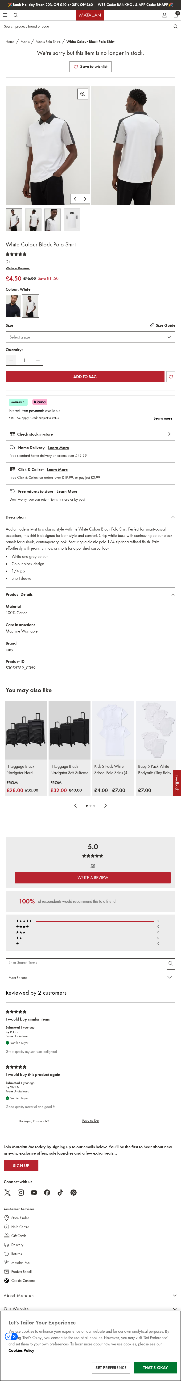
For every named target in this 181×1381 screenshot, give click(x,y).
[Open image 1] (14, 219)
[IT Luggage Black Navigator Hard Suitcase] (26, 730)
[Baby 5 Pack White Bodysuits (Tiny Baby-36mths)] (157, 730)
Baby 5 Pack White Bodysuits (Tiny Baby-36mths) (155, 770)
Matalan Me (20, 1262)
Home (10, 41)
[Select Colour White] (30, 306)
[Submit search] (15, 15)
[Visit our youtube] (34, 1192)
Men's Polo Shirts (48, 41)
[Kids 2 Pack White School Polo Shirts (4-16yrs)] (113, 730)
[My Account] (164, 15)
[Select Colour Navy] (13, 306)
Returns (16, 1253)
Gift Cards (18, 1236)
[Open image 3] (52, 219)
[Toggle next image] (85, 199)
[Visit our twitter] (7, 1192)
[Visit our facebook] (47, 1192)
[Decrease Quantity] (11, 360)
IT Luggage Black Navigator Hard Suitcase (20, 770)
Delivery (17, 1244)
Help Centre (20, 1227)
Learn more (163, 418)
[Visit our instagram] (21, 1192)
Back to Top (90, 1121)
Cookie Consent (23, 1280)
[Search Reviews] (171, 964)
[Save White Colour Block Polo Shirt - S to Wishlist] (76, 66)
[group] (22, 787)
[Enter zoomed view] (82, 94)
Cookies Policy (21, 1350)
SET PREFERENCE (111, 1367)
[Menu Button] (5, 15)
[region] (90, 1346)
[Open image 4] (72, 219)
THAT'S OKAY (155, 1367)
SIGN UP (21, 1165)
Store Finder (20, 1218)
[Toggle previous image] (75, 199)
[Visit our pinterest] (73, 1192)
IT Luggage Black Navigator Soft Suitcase (69, 769)
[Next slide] (105, 806)
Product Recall (21, 1271)
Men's (25, 41)
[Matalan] (90, 15)
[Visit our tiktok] (60, 1192)
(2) (8, 262)
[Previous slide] (75, 806)
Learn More (58, 447)
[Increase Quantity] (38, 360)
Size (9, 325)
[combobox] (90, 337)
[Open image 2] (33, 219)
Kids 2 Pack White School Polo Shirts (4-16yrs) (111, 770)
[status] (24, 360)
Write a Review (18, 268)
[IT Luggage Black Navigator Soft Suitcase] (69, 730)
